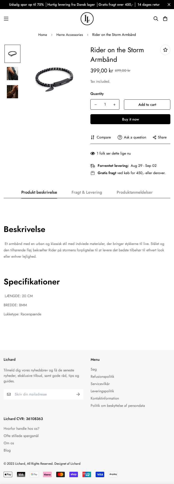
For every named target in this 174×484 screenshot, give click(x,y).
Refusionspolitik (102, 376)
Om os (9, 443)
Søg (94, 369)
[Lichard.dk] (87, 18)
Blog (7, 450)
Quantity (97, 93)
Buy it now (130, 119)
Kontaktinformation (105, 398)
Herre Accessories (69, 34)
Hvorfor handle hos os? (21, 428)
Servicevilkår (100, 383)
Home (42, 34)
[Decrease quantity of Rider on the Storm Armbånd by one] (95, 104)
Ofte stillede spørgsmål (21, 435)
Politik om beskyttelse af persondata (118, 405)
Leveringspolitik (102, 391)
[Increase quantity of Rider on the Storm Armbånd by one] (114, 104)
